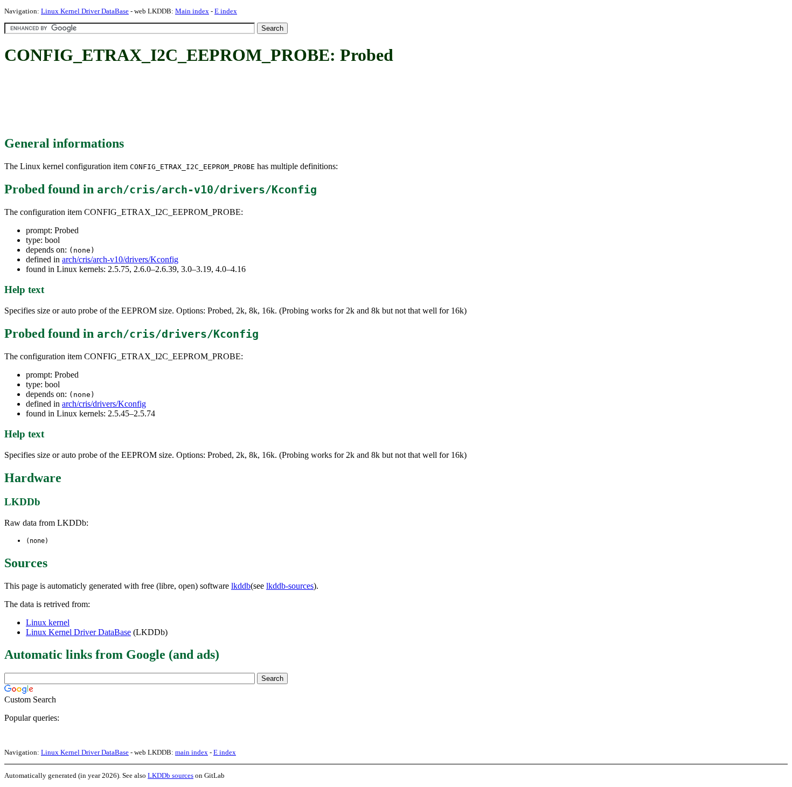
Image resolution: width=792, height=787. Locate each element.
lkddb (241, 585)
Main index (192, 11)
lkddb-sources (290, 585)
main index (191, 752)
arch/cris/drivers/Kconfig (104, 403)
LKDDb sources (170, 775)
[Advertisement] (200, 101)
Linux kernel (48, 622)
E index (225, 11)
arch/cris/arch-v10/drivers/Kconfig (120, 259)
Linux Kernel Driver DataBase (85, 11)
